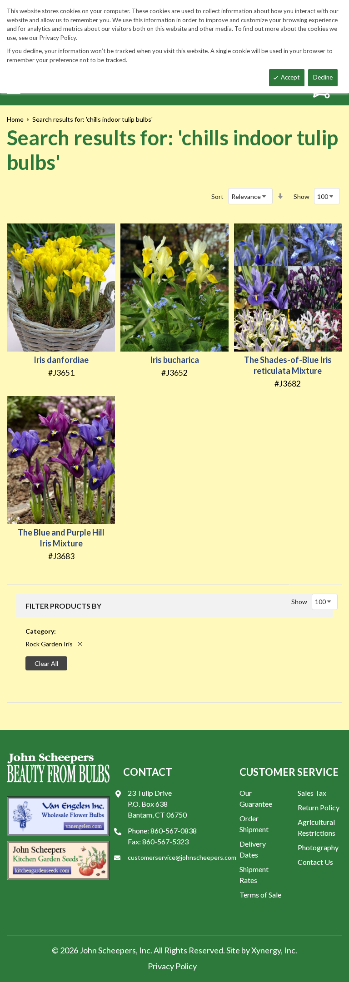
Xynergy (266, 950)
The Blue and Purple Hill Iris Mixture (61, 537)
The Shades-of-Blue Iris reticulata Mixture (288, 365)
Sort (217, 196)
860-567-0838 (173, 830)
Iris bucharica (174, 360)
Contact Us (315, 862)
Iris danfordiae (61, 360)
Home (15, 119)
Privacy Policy (172, 966)
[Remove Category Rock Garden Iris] (80, 644)
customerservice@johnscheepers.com (182, 857)
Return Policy (318, 807)
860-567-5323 (165, 841)
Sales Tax (312, 793)
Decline (323, 77)
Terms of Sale (260, 894)
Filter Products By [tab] (63, 605)
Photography (318, 847)
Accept (290, 77)
